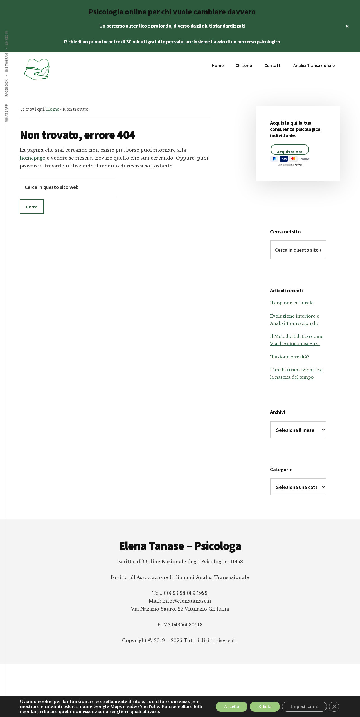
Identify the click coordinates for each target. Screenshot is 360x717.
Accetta (231, 706)
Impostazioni (304, 706)
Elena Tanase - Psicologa (62, 69)
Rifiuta (264, 706)
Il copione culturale (292, 302)
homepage (32, 158)
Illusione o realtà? (289, 356)
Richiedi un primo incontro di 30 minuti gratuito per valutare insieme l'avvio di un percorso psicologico (172, 41)
